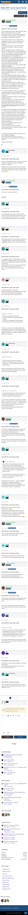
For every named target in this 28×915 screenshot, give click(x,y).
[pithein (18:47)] (8, 814)
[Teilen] (26, 16)
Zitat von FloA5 (8, 356)
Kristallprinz (23, 859)
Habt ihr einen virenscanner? (11, 763)
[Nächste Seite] (17, 698)
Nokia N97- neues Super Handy (11, 825)
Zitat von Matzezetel (9, 461)
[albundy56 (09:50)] (6, 814)
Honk (5, 786)
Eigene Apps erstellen (9, 760)
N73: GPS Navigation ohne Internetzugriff (14, 834)
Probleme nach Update (9, 837)
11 (14, 698)
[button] (4, 732)
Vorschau (7, 737)
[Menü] (26, 1)
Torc (5, 757)
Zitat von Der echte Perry (11, 390)
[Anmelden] (22, 2)
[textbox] (14, 724)
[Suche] (19, 1)
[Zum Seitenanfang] (25, 913)
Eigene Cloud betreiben (9, 772)
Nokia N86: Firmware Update (11, 841)
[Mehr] (25, 26)
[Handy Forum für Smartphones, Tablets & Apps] (5, 1)
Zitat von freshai (8, 313)
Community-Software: (14, 913)
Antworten (20, 737)
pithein (5, 765)
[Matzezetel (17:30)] (3, 814)
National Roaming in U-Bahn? (11, 802)
